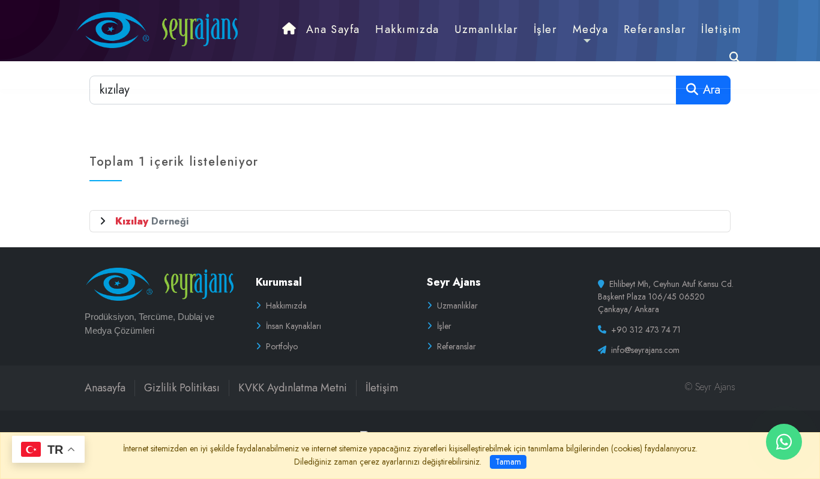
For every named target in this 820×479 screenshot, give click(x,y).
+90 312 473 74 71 (646, 330)
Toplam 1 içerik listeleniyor (174, 161)
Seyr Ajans (454, 282)
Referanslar (456, 346)
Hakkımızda (286, 306)
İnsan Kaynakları (293, 326)
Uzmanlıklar (457, 306)
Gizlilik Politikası (182, 388)
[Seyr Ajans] (156, 29)
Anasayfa (105, 388)
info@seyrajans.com (645, 350)
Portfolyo (282, 346)
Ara (711, 89)
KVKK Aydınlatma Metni (292, 388)
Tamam (508, 462)
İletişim (382, 388)
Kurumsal (279, 282)
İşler (444, 326)
